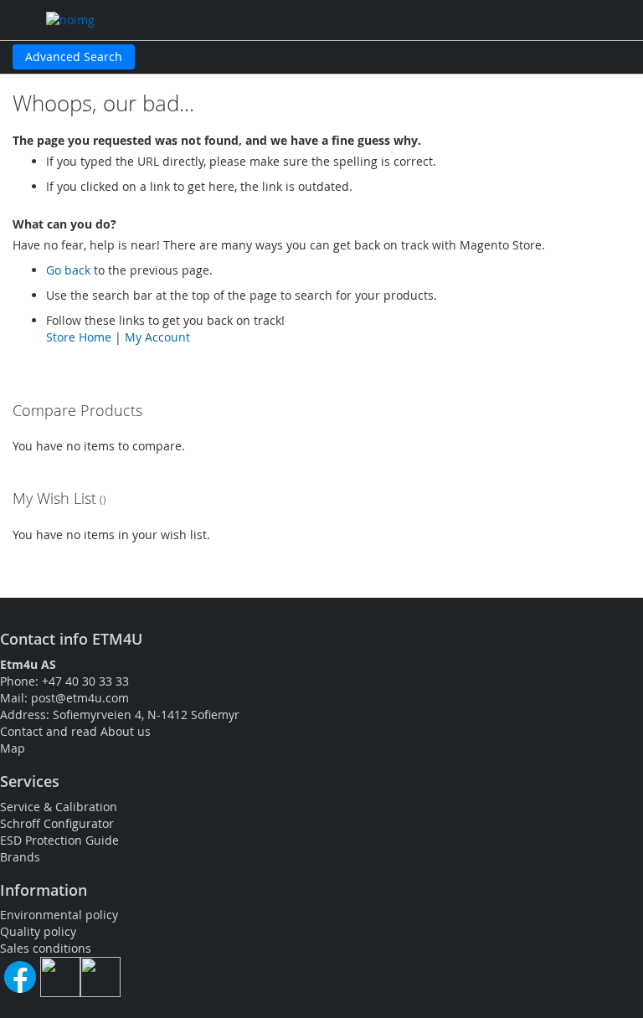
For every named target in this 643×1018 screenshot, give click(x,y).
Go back (68, 270)
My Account (157, 337)
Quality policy (38, 931)
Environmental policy (59, 915)
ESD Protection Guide (59, 840)
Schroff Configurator (57, 823)
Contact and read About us (75, 731)
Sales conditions (45, 948)
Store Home (78, 337)
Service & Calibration (58, 807)
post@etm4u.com (80, 698)
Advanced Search (73, 56)
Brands (20, 857)
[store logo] (200, 20)
